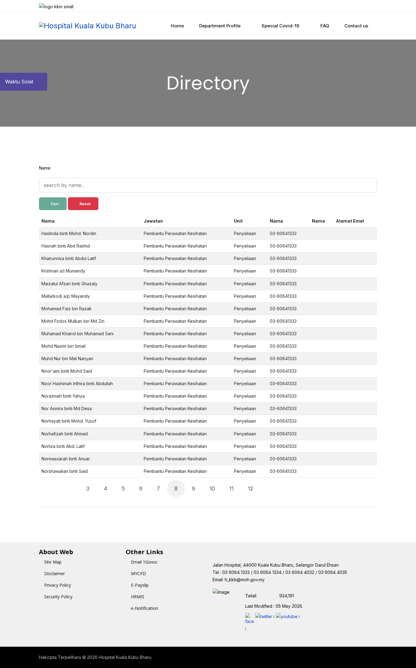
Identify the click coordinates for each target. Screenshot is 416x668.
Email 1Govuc (144, 562)
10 (212, 488)
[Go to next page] (269, 488)
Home (177, 26)
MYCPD (138, 573)
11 (231, 488)
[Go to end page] (288, 488)
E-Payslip (140, 585)
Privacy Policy (57, 585)
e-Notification (144, 608)
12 (250, 488)
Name (45, 168)
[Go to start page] (50, 488)
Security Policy (58, 596)
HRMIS (137, 596)
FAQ (324, 26)
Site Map (53, 562)
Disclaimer (54, 573)
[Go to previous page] (69, 488)
